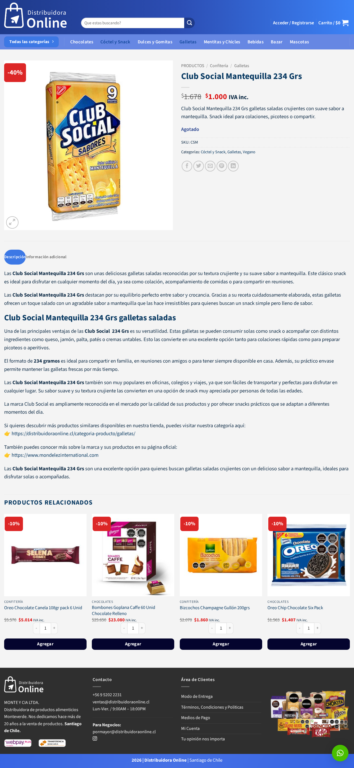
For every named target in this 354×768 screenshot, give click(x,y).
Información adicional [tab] (46, 257)
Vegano (249, 152)
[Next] (349, 590)
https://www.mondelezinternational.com (55, 455)
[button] (293, 23)
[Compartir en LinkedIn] (233, 166)
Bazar (277, 42)
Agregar (45, 644)
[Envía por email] (210, 166)
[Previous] (4, 590)
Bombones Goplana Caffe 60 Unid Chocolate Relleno (123, 611)
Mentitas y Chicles (222, 42)
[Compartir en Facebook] (187, 166)
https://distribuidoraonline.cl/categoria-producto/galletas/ (73, 433)
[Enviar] (189, 23)
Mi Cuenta (190, 728)
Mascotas (299, 42)
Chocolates (81, 42)
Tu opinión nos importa (203, 739)
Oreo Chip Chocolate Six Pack (295, 608)
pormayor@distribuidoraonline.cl (124, 732)
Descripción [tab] (15, 257)
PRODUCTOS (192, 66)
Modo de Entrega (197, 696)
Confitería (219, 66)
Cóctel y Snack (115, 42)
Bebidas (256, 42)
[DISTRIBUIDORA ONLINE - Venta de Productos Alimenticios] (35, 17)
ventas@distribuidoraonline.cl (121, 702)
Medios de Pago (195, 718)
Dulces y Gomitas (155, 42)
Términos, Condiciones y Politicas (212, 707)
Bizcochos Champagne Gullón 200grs (215, 608)
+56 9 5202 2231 (107, 695)
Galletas (188, 42)
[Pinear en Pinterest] (222, 166)
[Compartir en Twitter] (198, 166)
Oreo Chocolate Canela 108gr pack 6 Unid (43, 608)
